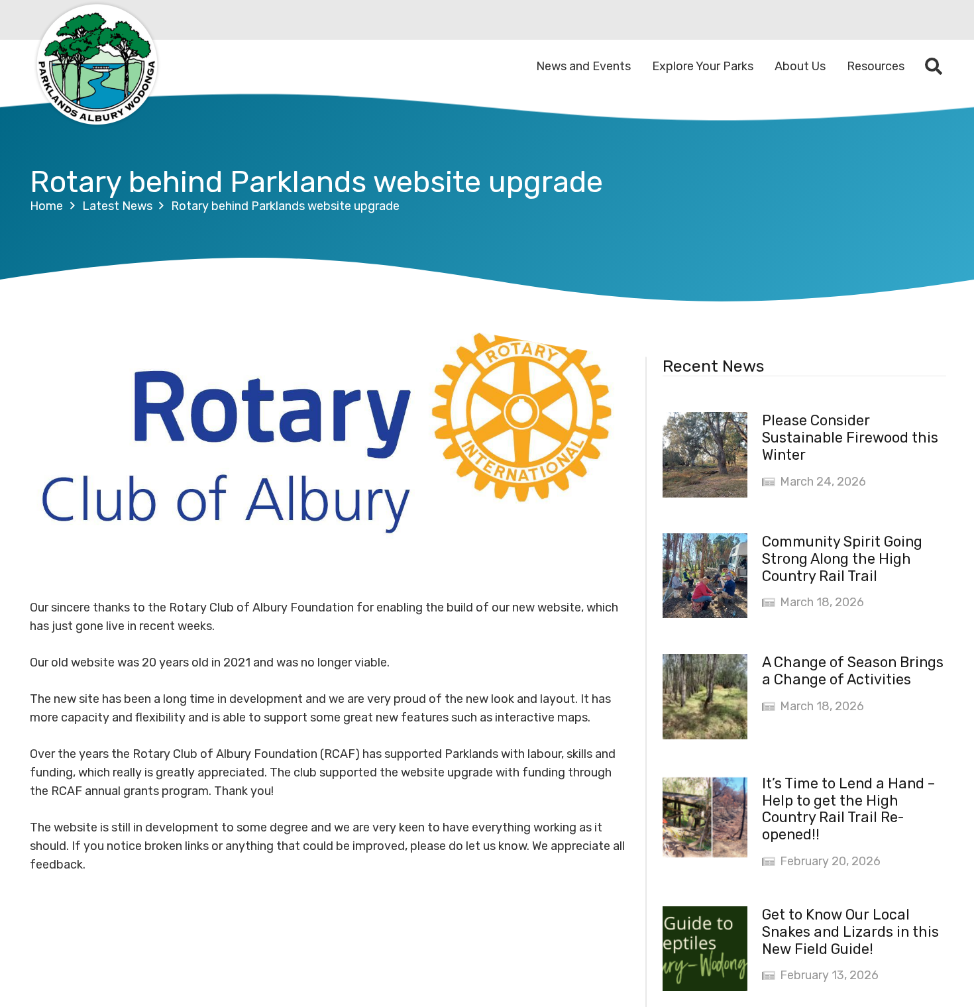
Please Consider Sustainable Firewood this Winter (850, 437)
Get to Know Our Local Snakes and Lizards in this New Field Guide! (850, 931)
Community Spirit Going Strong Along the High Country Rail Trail (842, 558)
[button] (934, 66)
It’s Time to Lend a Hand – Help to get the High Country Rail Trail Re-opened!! (848, 809)
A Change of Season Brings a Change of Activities (853, 671)
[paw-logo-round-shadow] (96, 66)
